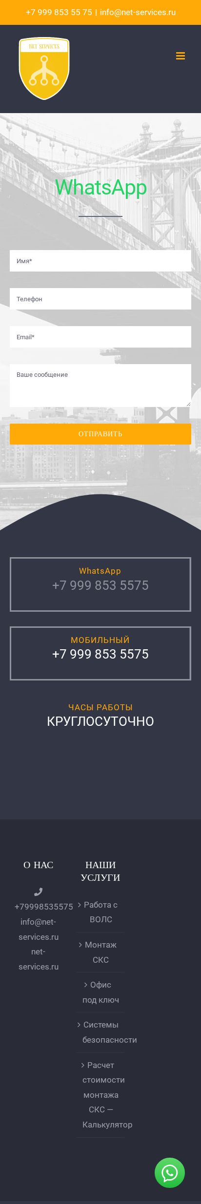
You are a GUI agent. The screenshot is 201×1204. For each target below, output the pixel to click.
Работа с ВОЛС (101, 912)
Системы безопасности (100, 1032)
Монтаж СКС (101, 952)
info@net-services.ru (138, 12)
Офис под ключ (100, 992)
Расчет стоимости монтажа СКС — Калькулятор (100, 1094)
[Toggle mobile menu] (181, 56)
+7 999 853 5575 (100, 585)
